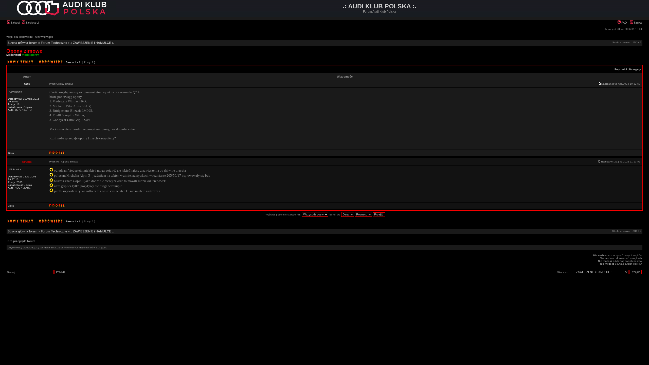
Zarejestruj (32, 22)
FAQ (624, 22)
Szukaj (637, 22)
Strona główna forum (23, 43)
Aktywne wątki (44, 36)
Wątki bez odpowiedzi (19, 36)
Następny (635, 69)
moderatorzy (30, 54)
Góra (11, 153)
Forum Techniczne (54, 43)
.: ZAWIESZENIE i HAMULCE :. (92, 43)
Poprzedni (621, 69)
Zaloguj (15, 22)
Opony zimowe (24, 51)
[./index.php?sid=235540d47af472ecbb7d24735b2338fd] (61, 14)
